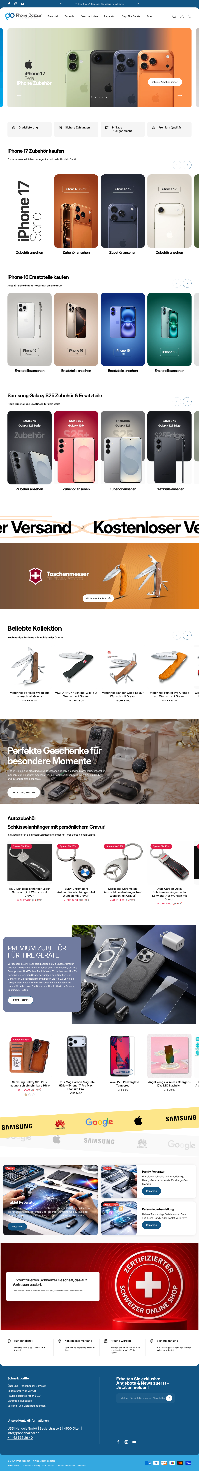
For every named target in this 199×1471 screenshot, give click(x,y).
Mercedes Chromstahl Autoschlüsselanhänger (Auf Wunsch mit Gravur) (123, 892)
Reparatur (17, 1226)
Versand (51, 1465)
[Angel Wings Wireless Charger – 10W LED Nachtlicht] (169, 1056)
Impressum (81, 1465)
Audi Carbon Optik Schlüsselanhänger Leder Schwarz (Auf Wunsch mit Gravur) (169, 894)
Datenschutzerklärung (31, 1465)
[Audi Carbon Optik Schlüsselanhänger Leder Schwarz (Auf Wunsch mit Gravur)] (169, 863)
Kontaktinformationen (65, 1465)
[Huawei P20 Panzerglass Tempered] (123, 1056)
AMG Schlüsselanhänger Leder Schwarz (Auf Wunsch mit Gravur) (29, 892)
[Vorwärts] (137, 3)
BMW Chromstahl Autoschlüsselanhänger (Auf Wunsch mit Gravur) (76, 892)
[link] (20, 1438)
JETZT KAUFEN (20, 1000)
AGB (44, 1465)
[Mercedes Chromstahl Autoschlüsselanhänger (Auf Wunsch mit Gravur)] (123, 863)
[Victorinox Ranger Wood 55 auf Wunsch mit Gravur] (123, 667)
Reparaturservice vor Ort (21, 1390)
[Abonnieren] (169, 1398)
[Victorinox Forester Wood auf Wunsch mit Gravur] (29, 667)
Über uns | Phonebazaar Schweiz (26, 1385)
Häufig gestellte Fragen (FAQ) (24, 1395)
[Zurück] (61, 3)
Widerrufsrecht (13, 1465)
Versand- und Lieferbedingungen (26, 1405)
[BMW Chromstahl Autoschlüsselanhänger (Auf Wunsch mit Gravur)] (76, 863)
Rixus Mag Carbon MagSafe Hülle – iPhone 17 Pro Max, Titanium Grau (76, 1085)
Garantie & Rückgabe (19, 1400)
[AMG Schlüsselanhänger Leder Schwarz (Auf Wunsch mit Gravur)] (29, 863)
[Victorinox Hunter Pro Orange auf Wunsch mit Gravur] (169, 667)
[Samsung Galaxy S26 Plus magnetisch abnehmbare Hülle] (29, 1056)
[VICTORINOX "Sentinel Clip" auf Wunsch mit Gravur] (76, 667)
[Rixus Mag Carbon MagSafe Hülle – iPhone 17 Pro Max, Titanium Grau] (76, 1056)
